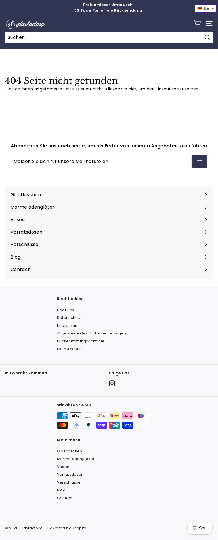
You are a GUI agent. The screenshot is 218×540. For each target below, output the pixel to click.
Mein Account (70, 348)
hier (132, 89)
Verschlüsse (69, 482)
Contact (64, 498)
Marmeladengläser (76, 458)
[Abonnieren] (199, 161)
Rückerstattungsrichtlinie (81, 341)
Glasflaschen (69, 451)
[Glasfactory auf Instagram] (112, 383)
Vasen (63, 466)
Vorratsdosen (70, 474)
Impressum (68, 325)
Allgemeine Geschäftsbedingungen (91, 333)
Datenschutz (69, 317)
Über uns (65, 310)
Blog (61, 490)
